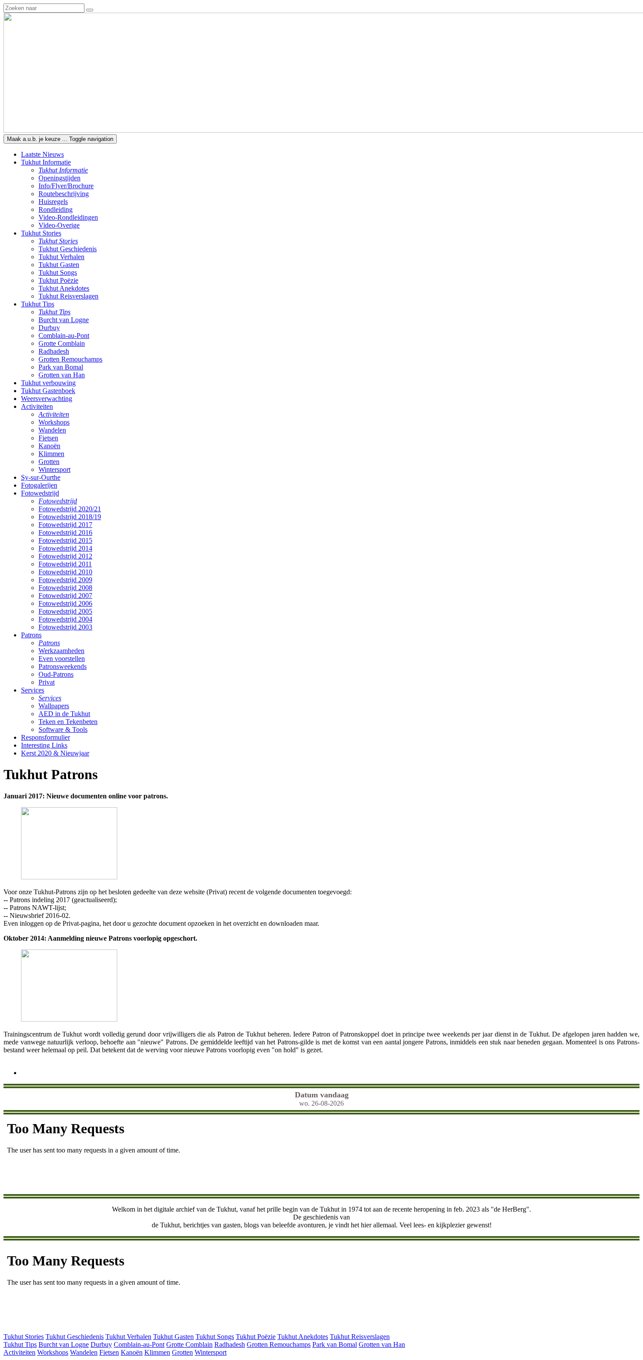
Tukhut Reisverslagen (68, 296)
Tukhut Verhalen (61, 256)
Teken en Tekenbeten (68, 721)
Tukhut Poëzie (58, 280)
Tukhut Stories (23, 1336)
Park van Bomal (60, 367)
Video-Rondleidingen (68, 217)
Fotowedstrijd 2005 (65, 611)
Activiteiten (19, 1352)
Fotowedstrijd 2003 (65, 627)
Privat (46, 682)
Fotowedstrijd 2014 (65, 548)
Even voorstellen (61, 658)
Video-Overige (59, 225)
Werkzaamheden (61, 650)
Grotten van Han (61, 375)
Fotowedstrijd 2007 (65, 595)
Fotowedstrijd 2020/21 (69, 509)
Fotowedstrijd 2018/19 (69, 516)
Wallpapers (53, 706)
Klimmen (51, 453)
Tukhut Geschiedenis (67, 249)
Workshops (54, 422)
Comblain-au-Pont (63, 335)
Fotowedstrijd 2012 (65, 556)
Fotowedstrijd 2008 (65, 587)
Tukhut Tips (20, 1344)
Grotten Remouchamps (70, 359)
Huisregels (53, 201)
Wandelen (52, 430)
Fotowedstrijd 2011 (65, 564)
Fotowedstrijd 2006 (65, 603)
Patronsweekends (62, 666)
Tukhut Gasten (58, 264)
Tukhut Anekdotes (63, 288)
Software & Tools (62, 729)
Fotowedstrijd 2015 (65, 540)
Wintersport (54, 469)
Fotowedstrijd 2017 (65, 524)
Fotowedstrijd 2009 (65, 579)
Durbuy (49, 327)
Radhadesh (53, 351)
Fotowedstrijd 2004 (65, 619)
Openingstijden (59, 178)
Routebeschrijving (63, 193)
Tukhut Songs (57, 272)
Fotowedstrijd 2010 (65, 572)
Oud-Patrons (55, 674)
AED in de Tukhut (64, 713)
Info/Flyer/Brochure (66, 186)
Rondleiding (55, 209)
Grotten (48, 461)
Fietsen (48, 438)
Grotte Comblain (61, 343)
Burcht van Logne (63, 319)
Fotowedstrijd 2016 (65, 532)
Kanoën (49, 446)
